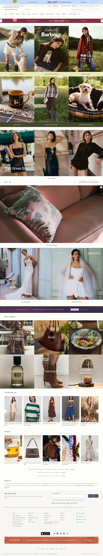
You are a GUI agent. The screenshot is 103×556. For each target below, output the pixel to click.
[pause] (101, 187)
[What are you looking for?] (90, 9)
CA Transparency (22, 553)
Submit (93, 496)
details (21, 5)
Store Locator (81, 513)
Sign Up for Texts (82, 519)
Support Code (44, 553)
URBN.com (36, 553)
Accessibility (30, 553)
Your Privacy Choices (52, 553)
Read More (7, 487)
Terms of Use (14, 553)
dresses (45, 485)
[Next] (101, 20)
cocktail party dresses (80, 485)
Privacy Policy (67, 507)
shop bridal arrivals (25, 301)
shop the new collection (51, 245)
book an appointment (77, 301)
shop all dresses (51, 178)
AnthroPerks (81, 516)
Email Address (55, 493)
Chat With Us (81, 522)
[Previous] (1, 20)
